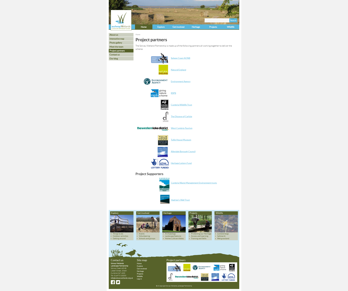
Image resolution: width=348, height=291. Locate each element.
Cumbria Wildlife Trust (181, 105)
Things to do (118, 234)
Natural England (178, 70)
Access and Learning (199, 236)
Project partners (117, 50)
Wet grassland (223, 238)
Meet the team (116, 46)
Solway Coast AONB (180, 58)
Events (142, 234)
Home (144, 27)
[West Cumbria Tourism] (186, 280)
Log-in (139, 279)
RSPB (173, 93)
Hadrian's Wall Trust (180, 200)
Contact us (115, 54)
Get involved (178, 27)
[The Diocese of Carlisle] (170, 280)
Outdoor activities (120, 236)
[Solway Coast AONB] (175, 271)
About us (114, 35)
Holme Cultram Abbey (174, 238)
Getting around (119, 238)
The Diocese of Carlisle (181, 116)
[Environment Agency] (202, 271)
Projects (213, 27)
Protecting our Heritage (201, 234)
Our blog (114, 58)
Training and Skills (198, 238)
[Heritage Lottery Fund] (228, 280)
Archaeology (170, 234)
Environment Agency (180, 81)
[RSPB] (220, 271)
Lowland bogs (223, 234)
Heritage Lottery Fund (181, 163)
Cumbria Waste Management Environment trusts (194, 183)
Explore (161, 27)
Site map (142, 260)
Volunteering (144, 236)
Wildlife (230, 27)
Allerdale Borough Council (183, 151)
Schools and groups (147, 238)
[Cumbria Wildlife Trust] (232, 271)
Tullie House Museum (181, 140)
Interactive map (117, 38)
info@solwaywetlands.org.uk (122, 278)
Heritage (196, 27)
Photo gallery (116, 42)
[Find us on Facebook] (113, 282)
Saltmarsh (221, 236)
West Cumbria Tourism (181, 128)
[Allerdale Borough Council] (215, 280)
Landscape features (173, 236)
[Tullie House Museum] (205, 280)
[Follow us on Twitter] (118, 282)
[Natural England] (187, 271)
